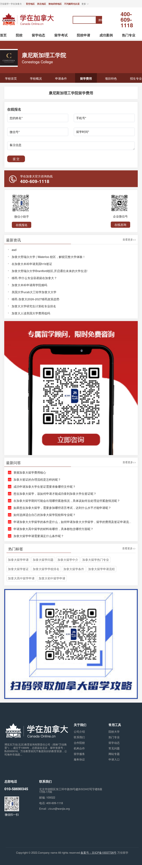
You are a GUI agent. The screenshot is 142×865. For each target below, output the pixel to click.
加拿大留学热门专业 (95, 559)
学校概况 (36, 78)
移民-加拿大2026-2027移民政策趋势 (35, 299)
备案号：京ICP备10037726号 (98, 852)
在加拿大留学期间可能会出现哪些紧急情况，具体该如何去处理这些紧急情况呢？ (66, 500)
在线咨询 (120, 225)
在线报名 (22, 225)
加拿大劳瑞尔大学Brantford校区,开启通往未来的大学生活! (49, 271)
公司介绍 (79, 731)
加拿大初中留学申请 (52, 578)
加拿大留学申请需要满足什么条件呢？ (38, 536)
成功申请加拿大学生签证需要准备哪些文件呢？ (44, 486)
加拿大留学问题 (43, 559)
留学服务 (79, 754)
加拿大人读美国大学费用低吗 (31, 313)
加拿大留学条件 (73, 569)
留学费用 (86, 78)
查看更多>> (129, 239)
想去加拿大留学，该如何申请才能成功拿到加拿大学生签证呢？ (54, 493)
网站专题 (114, 754)
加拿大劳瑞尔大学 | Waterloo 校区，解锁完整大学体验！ (48, 257)
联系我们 (79, 737)
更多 (84, 3)
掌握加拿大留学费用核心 (29, 472)
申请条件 (61, 78)
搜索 (100, 20)
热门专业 (114, 737)
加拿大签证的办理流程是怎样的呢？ (37, 479)
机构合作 (79, 748)
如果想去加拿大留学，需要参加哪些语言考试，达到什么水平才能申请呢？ (62, 508)
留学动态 (114, 743)
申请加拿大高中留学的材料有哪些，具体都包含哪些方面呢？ (53, 529)
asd (14, 250)
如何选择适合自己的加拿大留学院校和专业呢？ (44, 515)
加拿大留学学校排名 (46, 569)
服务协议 (79, 759)
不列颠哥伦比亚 (72, 3)
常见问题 (114, 748)
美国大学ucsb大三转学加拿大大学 (34, 292)
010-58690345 (16, 788)
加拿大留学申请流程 (101, 569)
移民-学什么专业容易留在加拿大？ (34, 278)
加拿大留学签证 (18, 569)
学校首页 (11, 78)
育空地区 (30, 3)
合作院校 (79, 743)
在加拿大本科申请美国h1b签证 (32, 264)
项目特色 (111, 78)
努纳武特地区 (55, 3)
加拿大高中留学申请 (21, 578)
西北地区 (41, 3)
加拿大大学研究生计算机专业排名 (34, 306)
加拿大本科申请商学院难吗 (29, 285)
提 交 (16, 159)
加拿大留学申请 (18, 559)
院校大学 (114, 731)
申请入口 (114, 759)
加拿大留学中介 (68, 559)
